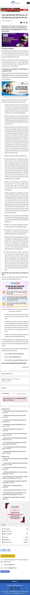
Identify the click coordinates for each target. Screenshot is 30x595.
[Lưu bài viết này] (27, 22)
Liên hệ (5, 571)
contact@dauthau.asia (12, 568)
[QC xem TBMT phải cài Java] (15, 512)
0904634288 (11, 564)
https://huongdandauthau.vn (15, 357)
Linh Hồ (26, 367)
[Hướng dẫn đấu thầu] (15, 3)
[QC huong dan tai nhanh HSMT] (15, 9)
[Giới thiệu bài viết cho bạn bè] (21, 22)
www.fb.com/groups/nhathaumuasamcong (18, 360)
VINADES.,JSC (22, 593)
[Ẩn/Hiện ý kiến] (13, 394)
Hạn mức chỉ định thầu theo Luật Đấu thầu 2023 (15, 363)
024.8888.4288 (20, 354)
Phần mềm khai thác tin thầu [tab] (8, 556)
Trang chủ (14, 581)
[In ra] (24, 22)
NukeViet (11, 593)
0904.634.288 (11, 354)
